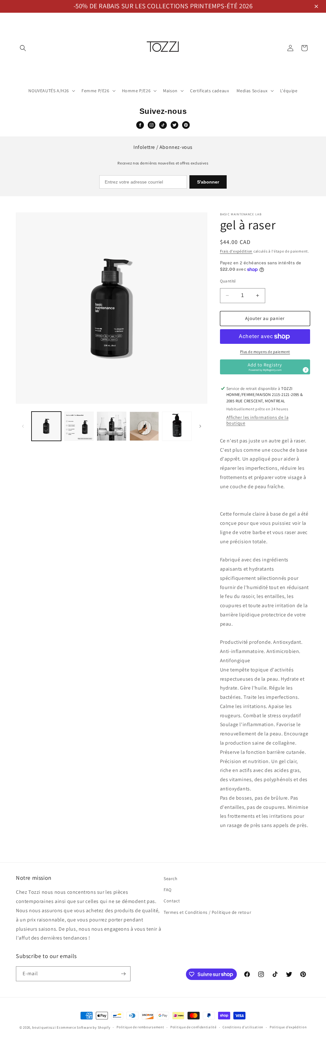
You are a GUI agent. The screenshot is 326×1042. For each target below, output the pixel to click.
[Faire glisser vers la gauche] (23, 426)
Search (171, 878)
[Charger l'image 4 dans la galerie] (144, 426)
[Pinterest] (186, 125)
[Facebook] (140, 125)
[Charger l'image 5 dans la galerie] (177, 426)
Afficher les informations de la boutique (257, 420)
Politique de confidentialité (193, 1027)
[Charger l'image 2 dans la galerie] (79, 426)
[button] (317, 7)
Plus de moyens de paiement (265, 351)
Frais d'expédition (236, 251)
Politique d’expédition (288, 1027)
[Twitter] (174, 125)
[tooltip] (305, 370)
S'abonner (208, 181)
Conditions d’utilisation (243, 1027)
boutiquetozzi (44, 1027)
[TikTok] (163, 125)
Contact (172, 901)
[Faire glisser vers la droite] (200, 426)
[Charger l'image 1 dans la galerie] (46, 426)
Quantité (228, 281)
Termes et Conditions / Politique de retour (207, 912)
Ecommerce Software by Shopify (83, 1027)
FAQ (168, 890)
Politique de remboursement (140, 1027)
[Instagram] (151, 125)
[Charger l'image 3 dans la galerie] (111, 426)
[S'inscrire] (123, 973)
